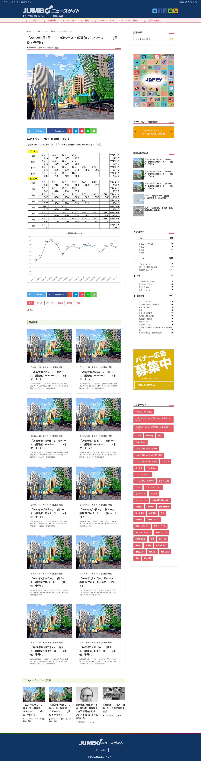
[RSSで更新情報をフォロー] (175, 11)
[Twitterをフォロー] (154, 11)
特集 (87, 20)
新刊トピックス (153, 520)
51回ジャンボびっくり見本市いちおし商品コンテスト (153, 419)
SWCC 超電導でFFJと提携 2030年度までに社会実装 (157, 197)
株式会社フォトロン (143, 532)
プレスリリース (156, 264)
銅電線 (69, 303)
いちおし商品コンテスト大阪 (146, 449)
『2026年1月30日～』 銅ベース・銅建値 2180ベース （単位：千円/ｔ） (97, 444)
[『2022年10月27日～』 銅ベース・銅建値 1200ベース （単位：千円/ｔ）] (49, 621)
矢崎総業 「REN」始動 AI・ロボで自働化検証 (114, 708)
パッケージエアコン (153, 487)
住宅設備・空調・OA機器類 (156, 304)
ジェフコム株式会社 (143, 474)
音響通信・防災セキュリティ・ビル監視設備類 (156, 329)
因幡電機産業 (164, 507)
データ (39, 303)
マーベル (154, 494)
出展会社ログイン (189, 2)
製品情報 (52, 20)
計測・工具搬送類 (156, 313)
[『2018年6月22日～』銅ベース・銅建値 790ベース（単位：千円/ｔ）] (98, 552)
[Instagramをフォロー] (165, 11)
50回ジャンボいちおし (144, 412)
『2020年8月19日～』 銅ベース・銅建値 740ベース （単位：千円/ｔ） (47, 582)
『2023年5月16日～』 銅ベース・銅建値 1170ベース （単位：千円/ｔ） (97, 651)
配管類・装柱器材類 (156, 316)
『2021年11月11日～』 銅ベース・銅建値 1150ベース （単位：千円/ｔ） (97, 375)
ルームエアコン (141, 500)
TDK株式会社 (140, 442)
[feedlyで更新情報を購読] (170, 11)
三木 (31, 310)
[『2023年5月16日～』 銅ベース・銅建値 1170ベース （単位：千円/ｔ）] (98, 621)
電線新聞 (147, 558)
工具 (162, 513)
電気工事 (152, 552)
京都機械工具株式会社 (160, 500)
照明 (156, 310)
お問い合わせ (154, 20)
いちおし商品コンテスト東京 (146, 462)
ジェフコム (151, 468)
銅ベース (49, 303)
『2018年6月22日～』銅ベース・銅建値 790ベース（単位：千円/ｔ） (97, 582)
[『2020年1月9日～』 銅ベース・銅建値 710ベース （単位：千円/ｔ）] (98, 483)
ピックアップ (140, 494)
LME (160, 436)
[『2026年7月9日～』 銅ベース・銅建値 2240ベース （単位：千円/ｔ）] (34, 695)
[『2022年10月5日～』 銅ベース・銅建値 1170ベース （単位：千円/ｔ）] (49, 483)
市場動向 (139, 520)
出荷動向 (139, 507)
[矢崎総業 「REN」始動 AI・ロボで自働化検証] (114, 693)
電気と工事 (140, 552)
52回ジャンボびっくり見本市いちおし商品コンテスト (153, 428)
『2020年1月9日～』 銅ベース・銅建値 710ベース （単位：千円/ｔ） (98, 513)
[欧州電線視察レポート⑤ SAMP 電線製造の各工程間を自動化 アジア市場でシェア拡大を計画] (87, 702)
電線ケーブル (156, 322)
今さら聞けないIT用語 (156, 281)
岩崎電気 (152, 513)
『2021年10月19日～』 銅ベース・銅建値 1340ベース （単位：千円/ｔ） (48, 444)
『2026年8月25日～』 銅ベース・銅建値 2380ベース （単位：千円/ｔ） (158, 161)
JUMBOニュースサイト (103, 757)
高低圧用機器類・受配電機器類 (156, 333)
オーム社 (139, 468)
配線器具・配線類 (156, 319)
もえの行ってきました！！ (156, 244)
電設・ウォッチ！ (156, 290)
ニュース (34, 20)
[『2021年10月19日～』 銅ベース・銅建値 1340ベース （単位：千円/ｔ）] (49, 414)
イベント (71, 20)
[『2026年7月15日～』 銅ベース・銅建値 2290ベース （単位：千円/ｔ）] (60, 695)
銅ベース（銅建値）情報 (49, 48)
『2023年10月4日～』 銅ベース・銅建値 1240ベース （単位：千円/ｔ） (48, 375)
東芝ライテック (159, 526)
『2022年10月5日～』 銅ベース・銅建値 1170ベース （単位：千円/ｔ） (48, 513)
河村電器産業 (140, 539)
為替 (152, 539)
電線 (78, 303)
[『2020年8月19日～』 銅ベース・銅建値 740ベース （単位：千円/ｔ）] (49, 552)
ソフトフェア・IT (156, 302)
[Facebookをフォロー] (160, 11)
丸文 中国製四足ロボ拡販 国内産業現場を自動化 (158, 209)
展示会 (156, 250)
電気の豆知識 (156, 287)
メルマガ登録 (131, 20)
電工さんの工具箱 (156, 284)
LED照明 (149, 436)
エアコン (165, 462)
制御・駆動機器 (156, 307)
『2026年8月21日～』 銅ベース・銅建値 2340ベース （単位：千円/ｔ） (158, 173)
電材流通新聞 (161, 545)
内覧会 (156, 247)
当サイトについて (107, 20)
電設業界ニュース (156, 270)
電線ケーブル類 (156, 325)
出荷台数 (150, 507)
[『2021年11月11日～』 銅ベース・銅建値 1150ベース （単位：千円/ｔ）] (98, 346)
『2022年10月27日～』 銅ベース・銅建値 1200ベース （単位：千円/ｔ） (48, 651)
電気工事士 (165, 552)
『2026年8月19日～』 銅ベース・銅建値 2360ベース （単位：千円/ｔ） (158, 186)
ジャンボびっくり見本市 (18, 2)
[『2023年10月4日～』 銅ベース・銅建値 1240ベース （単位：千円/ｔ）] (49, 346)
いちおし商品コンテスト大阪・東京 (149, 455)
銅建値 (60, 303)
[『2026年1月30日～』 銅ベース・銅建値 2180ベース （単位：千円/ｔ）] (98, 414)
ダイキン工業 (164, 481)
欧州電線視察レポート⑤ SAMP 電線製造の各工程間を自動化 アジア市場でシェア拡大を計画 (87, 711)
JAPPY (138, 436)
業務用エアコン (161, 532)
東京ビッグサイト (142, 526)
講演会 (156, 253)
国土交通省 (140, 513)
